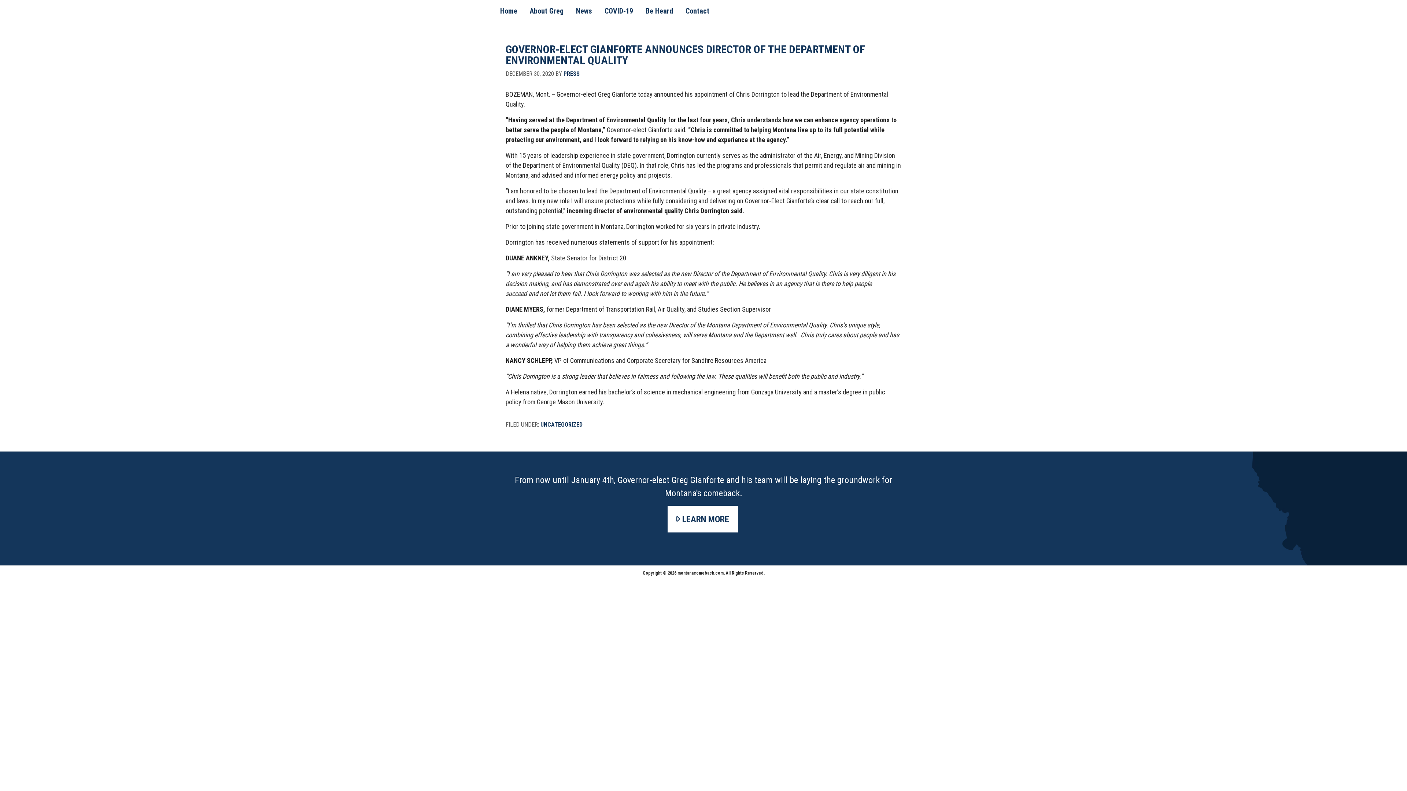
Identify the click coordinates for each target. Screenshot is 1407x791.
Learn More (705, 519)
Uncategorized (561, 424)
